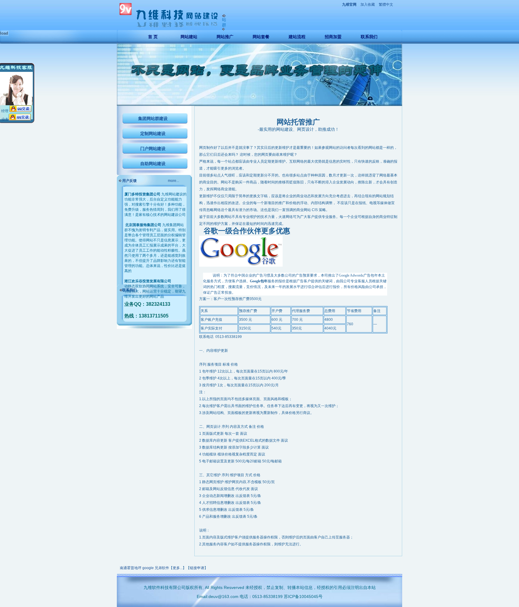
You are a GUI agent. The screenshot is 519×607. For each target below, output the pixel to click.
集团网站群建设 (153, 118)
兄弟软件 (162, 568)
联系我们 (369, 36)
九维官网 (349, 4)
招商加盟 (333, 36)
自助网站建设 (152, 163)
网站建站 (189, 36)
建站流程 (297, 36)
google (148, 568)
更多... (178, 568)
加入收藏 (367, 4)
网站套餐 (261, 36)
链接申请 (197, 568)
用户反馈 (129, 181)
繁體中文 (386, 4)
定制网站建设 (152, 133)
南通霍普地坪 (130, 568)
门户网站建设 (152, 148)
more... (173, 181)
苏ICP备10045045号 (303, 596)
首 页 (153, 36)
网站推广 (225, 36)
